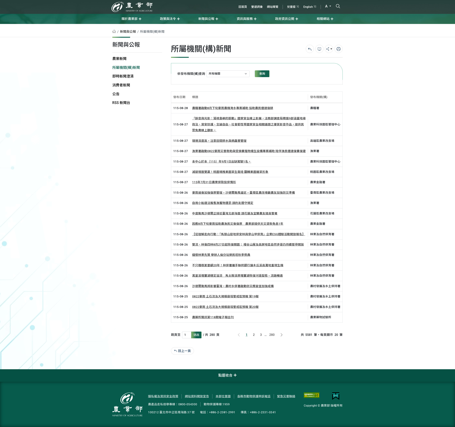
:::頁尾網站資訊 (10, 371)
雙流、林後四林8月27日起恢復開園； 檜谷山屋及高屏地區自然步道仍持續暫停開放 (248, 244)
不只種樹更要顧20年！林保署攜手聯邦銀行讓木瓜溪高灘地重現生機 (237, 265)
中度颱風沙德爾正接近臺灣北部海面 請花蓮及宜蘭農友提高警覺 (234, 213)
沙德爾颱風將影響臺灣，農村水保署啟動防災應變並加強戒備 (233, 286)
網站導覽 (272, 7)
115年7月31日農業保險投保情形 (214, 182)
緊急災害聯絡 (286, 396)
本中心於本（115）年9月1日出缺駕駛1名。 (221, 161)
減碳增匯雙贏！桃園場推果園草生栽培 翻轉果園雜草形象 (230, 172)
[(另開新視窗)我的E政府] (335, 396)
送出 (196, 335)
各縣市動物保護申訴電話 (254, 396)
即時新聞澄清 (123, 76)
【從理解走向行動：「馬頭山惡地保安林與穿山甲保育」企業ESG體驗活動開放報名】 (248, 234)
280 (272, 335)
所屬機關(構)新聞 (126, 68)
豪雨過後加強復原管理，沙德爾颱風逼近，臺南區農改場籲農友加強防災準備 (243, 192)
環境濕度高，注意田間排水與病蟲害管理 (219, 141)
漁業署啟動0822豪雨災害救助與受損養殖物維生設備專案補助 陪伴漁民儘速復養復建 (249, 151)
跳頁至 (176, 335)
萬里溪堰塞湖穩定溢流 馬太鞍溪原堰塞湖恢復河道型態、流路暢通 (237, 275)
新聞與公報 (128, 31)
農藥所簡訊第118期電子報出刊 (213, 317)
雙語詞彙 (257, 7)
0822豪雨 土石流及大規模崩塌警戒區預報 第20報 (225, 307)
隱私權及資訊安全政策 (163, 396)
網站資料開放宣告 (197, 396)
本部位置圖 (223, 396)
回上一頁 (184, 351)
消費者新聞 (121, 85)
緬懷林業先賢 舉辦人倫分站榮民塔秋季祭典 (221, 255)
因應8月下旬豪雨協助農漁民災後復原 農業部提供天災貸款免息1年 (237, 223)
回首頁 (243, 7)
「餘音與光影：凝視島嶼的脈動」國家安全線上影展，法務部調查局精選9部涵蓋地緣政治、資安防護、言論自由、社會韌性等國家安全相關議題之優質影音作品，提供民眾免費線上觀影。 (249, 124)
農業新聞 (119, 59)
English (308, 7)
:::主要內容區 (9, 26)
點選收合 (225, 375)
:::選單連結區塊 (45, 2)
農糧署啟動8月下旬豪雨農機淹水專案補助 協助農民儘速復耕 (232, 108)
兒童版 (291, 7)
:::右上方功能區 (246, 2)
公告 (115, 94)
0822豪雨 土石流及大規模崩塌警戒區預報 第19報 (225, 296)
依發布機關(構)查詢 (191, 74)
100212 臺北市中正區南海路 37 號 (171, 412)
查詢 (262, 73)
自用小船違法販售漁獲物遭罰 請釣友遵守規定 (222, 203)
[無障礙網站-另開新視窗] (311, 396)
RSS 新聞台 (121, 103)
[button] (447, 419)
